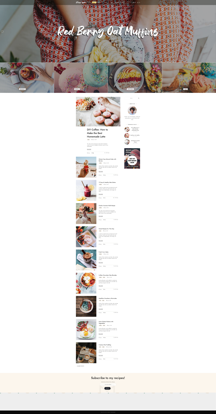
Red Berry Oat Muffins (108, 32)
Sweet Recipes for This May (106, 229)
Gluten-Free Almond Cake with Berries (107, 160)
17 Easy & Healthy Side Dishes (107, 182)
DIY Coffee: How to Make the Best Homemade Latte (97, 133)
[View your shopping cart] (137, 2)
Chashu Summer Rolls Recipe (107, 205)
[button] (106, 60)
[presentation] (2, 31)
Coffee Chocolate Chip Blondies (108, 275)
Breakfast (27, 78)
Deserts (81, 78)
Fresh (100, 300)
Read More (89, 149)
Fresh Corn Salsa (103, 252)
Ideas (103, 300)
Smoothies (135, 78)
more (132, 119)
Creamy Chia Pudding (105, 345)
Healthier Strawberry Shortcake (108, 298)
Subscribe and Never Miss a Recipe (108, 382)
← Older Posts (80, 366)
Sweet (108, 22)
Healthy (100, 163)
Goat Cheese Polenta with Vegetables (106, 322)
